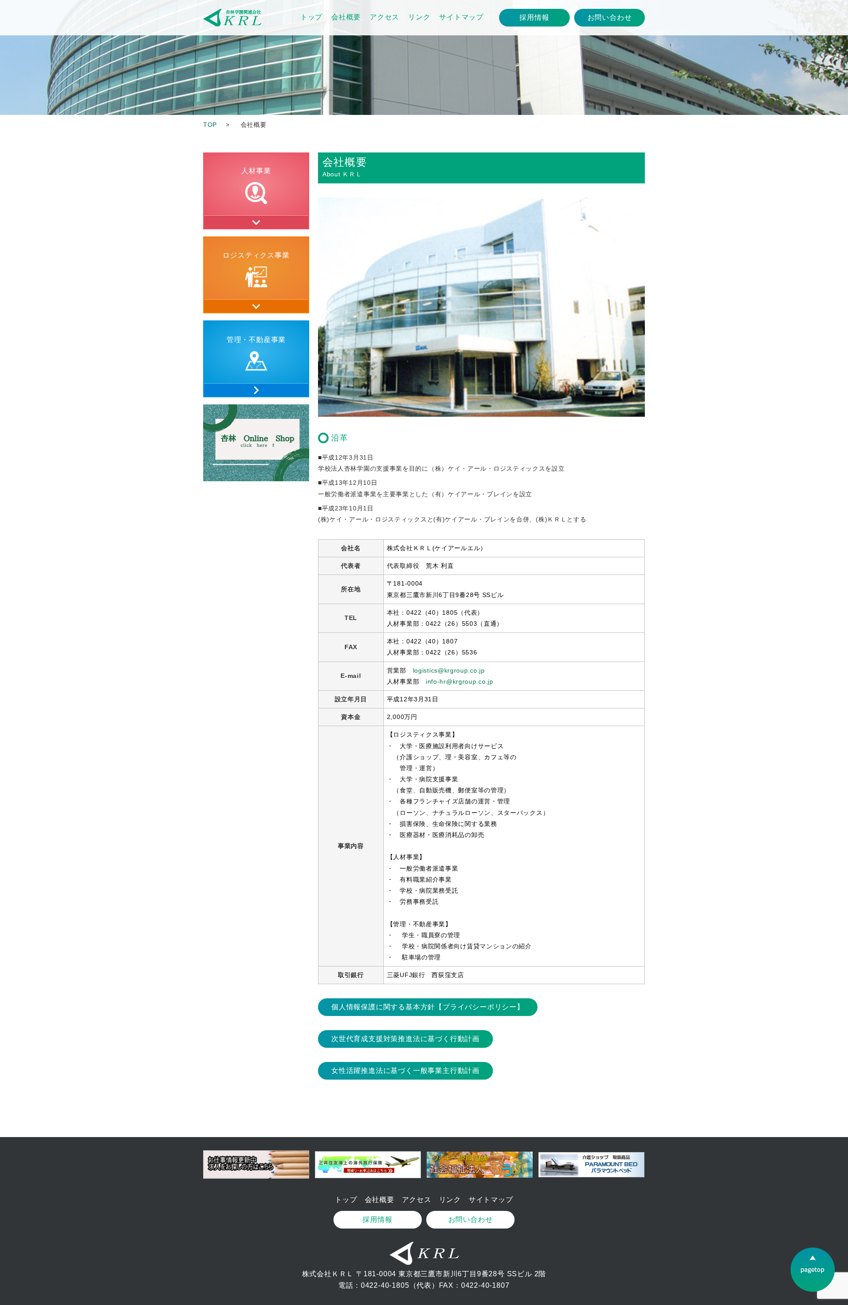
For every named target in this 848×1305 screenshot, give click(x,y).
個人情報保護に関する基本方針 (427, 1007)
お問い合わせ (609, 17)
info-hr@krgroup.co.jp (459, 681)
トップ (311, 17)
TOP (210, 124)
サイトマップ (461, 17)
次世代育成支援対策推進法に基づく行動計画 (405, 1038)
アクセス (384, 17)
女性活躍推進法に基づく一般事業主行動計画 (405, 1070)
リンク (419, 17)
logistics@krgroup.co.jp (449, 670)
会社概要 (346, 17)
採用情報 (534, 17)
